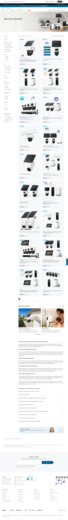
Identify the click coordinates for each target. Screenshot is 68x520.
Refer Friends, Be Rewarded (6, 501)
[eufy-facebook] (59, 477)
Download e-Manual (37, 499)
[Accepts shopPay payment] (64, 482)
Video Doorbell (8, 45)
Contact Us (51, 495)
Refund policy (32, 515)
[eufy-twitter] (62, 477)
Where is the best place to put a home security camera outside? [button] (33, 411)
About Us (19, 515)
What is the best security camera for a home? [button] (29, 391)
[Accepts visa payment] (59, 483)
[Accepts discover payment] (64, 480)
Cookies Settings (46, 515)
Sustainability (52, 498)
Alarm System (8, 51)
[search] (58, 8)
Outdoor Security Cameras (25, 328)
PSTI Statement (36, 497)
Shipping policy (25, 515)
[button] (63, 1)
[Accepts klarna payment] (61, 483)
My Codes (3, 498)
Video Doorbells (45, 328)
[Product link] (30, 48)
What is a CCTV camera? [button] (24, 394)
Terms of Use (28, 465)
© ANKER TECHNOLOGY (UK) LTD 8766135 (9, 515)
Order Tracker (4, 496)
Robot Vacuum (4, 491)
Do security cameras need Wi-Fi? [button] (26, 404)
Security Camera (8, 43)
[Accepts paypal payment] (61, 482)
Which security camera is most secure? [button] (27, 414)
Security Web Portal (21, 501)
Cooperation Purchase (21, 491)
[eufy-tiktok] (65, 477)
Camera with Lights (9, 47)
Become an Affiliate (21, 497)
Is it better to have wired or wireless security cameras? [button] (31, 401)
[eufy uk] (3, 8)
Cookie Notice (59, 515)
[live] (60, 8)
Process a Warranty (37, 494)
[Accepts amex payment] (59, 480)
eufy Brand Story (52, 491)
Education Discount (21, 494)
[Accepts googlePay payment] (56, 482)
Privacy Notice (33, 465)
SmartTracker (7, 49)
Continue (60, 1)
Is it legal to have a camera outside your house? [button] (30, 421)
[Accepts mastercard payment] (59, 482)
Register (47, 462)
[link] (41, 430)
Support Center (36, 491)
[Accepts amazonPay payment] (56, 480)
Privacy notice (39, 515)
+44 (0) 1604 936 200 (7, 478)
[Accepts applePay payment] (61, 480)
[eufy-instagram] (57, 477)
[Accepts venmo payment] (56, 483)
